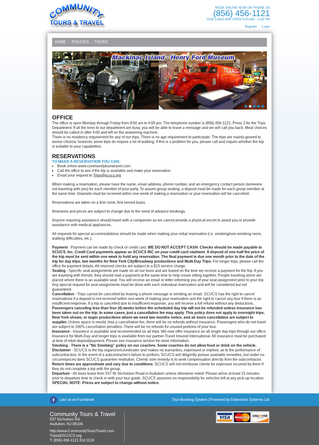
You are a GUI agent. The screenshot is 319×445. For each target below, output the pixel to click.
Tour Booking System (189, 400)
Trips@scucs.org (107, 175)
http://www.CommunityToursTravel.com (82, 431)
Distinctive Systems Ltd (250, 400)
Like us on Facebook (77, 400)
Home (60, 42)
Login (266, 26)
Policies (80, 42)
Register (251, 26)
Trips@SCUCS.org (66, 436)
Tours (101, 42)
